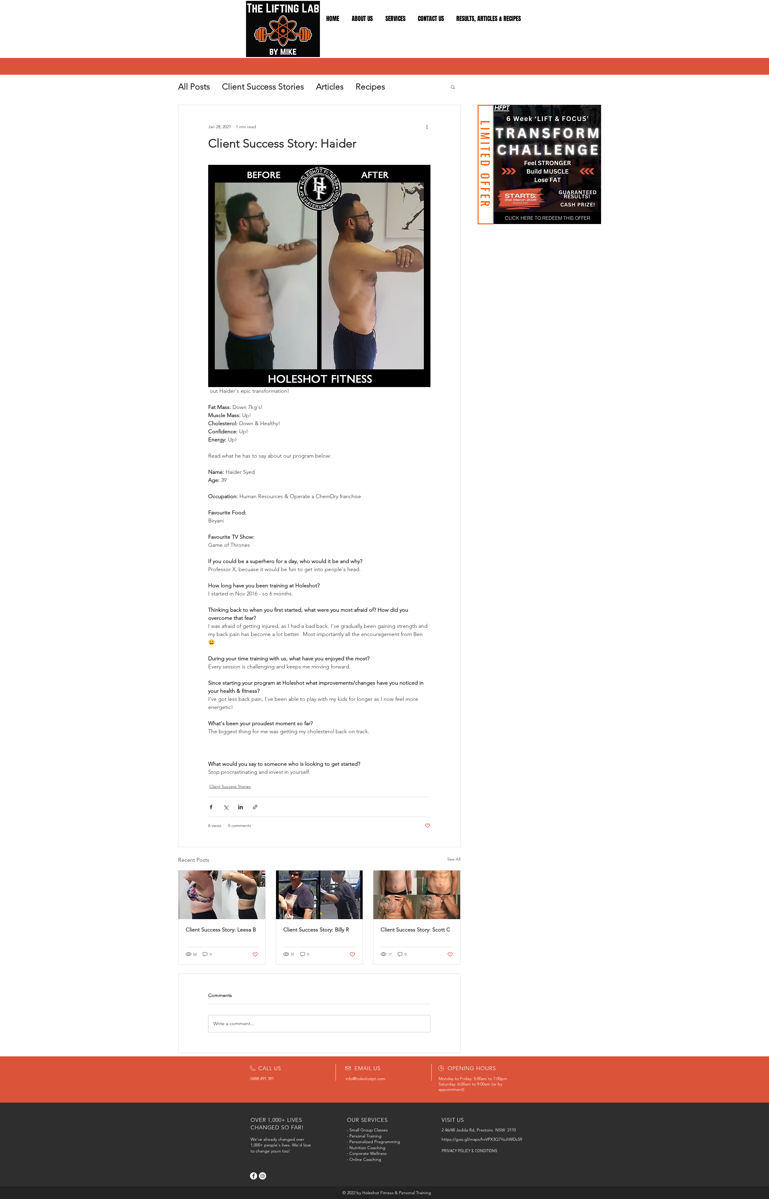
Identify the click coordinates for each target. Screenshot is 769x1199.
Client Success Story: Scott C (415, 929)
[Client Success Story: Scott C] (416, 894)
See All (453, 859)
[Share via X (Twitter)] (226, 807)
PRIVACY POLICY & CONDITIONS (469, 1151)
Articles (330, 87)
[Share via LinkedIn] (240, 807)
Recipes (370, 87)
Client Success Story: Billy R (316, 929)
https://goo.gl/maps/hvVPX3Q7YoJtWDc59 (482, 1139)
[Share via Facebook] (211, 807)
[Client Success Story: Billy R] (319, 894)
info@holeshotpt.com (365, 1078)
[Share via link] (255, 807)
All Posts (194, 87)
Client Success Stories (263, 87)
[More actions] (426, 126)
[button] (453, 86)
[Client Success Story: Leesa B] (221, 894)
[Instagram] (262, 1175)
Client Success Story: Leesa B (221, 929)
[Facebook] (253, 1175)
